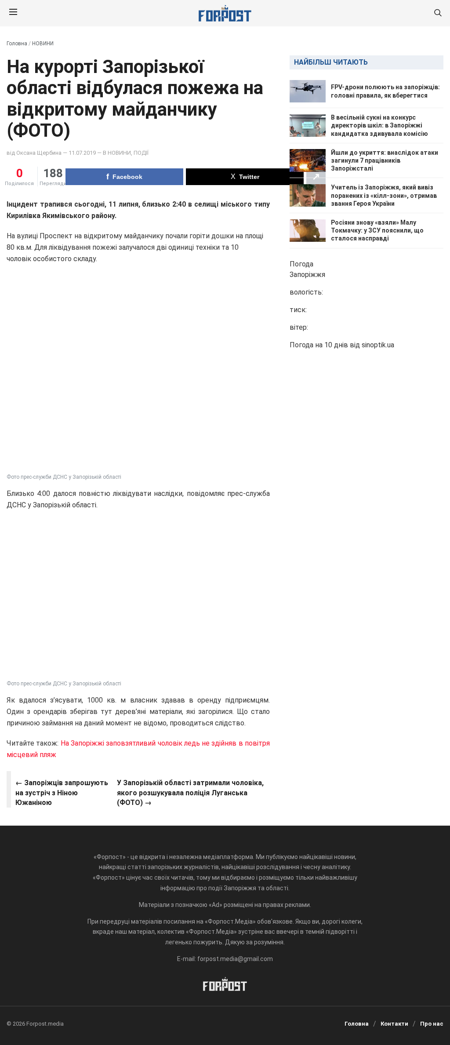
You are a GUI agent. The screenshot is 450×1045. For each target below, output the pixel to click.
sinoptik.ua (378, 345)
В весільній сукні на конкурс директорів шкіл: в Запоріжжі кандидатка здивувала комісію (379, 125)
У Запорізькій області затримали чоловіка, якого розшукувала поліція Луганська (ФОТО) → (190, 793)
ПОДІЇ (141, 152)
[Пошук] (437, 13)
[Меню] (13, 13)
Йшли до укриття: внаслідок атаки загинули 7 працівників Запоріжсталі (384, 160)
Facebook (127, 176)
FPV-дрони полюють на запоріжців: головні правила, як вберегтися (385, 91)
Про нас (431, 1023)
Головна (17, 43)
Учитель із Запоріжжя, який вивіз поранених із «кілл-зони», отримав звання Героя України (384, 195)
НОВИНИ (43, 43)
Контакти (394, 1023)
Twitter (249, 176)
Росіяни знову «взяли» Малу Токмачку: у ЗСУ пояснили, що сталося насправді (377, 230)
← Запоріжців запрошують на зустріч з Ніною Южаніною (61, 793)
